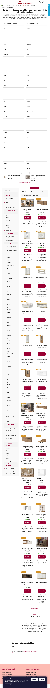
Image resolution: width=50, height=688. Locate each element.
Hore (35, 619)
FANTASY (9, 310)
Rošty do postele (10, 222)
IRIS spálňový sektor (6, 672)
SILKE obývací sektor (6, 676)
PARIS (8, 379)
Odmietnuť (34, 679)
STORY (8, 397)
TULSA (8, 405)
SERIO (8, 387)
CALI (8, 291)
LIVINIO (8, 356)
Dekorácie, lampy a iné (11, 471)
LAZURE (8, 348)
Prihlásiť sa (15, 656)
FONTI (8, 312)
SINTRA (8, 395)
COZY (8, 297)
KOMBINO (9, 341)
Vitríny (7, 421)
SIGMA (8, 390)
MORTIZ (8, 369)
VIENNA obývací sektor (7, 674)
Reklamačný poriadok (31, 674)
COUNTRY (9, 294)
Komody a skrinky (10, 413)
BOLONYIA (9, 286)
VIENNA (8, 410)
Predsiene (8, 448)
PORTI (8, 257)
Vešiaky (7, 453)
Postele (7, 217)
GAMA (8, 315)
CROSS (8, 299)
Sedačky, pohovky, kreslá (10, 237)
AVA (8, 276)
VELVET (9, 262)
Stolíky (7, 419)
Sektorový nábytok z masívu (12, 251)
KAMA (8, 333)
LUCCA (8, 361)
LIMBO (8, 351)
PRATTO (9, 260)
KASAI (8, 338)
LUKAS (8, 364)
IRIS (8, 328)
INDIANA (9, 325)
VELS (8, 408)
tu (25, 681)
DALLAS (8, 302)
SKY (8, 382)
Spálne (7, 215)
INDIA (8, 322)
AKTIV (8, 268)
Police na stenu (9, 438)
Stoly (7, 202)
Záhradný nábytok (10, 468)
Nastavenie (8, 685)
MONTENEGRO (10, 265)
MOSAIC (9, 255)
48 (38, 613)
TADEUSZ (9, 400)
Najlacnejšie (34, 191)
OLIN (8, 374)
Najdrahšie (41, 191)
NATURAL (9, 372)
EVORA (8, 307)
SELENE (8, 385)
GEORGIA (9, 317)
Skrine (7, 225)
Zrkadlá (7, 458)
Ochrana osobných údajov (32, 676)
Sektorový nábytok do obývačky (11, 246)
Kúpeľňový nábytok (10, 461)
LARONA (9, 343)
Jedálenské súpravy (10, 207)
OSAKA (8, 377)
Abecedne (35, 195)
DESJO (8, 304)
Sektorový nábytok (10, 243)
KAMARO (9, 335)
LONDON (9, 359)
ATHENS (8, 273)
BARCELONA (9, 278)
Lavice (7, 456)
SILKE (8, 392)
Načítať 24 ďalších (34, 608)
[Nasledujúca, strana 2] (34, 613)
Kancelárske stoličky (11, 435)
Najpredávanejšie (26, 195)
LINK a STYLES (10, 353)
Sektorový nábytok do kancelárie (11, 429)
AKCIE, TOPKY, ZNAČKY (11, 473)
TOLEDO (9, 403)
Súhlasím (42, 679)
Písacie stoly (9, 433)
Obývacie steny (9, 240)
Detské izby (8, 230)
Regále (7, 440)
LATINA (8, 346)
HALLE (8, 320)
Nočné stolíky (9, 228)
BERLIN (8, 284)
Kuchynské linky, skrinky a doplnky (10, 199)
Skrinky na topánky (10, 450)
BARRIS (8, 281)
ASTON (8, 271)
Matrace (8, 220)
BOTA (8, 289)
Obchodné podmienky (31, 672)
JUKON (8, 330)
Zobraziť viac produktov (24, 182)
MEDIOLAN (9, 366)
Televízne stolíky (10, 416)
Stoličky (8, 205)
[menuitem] (5, 5)
